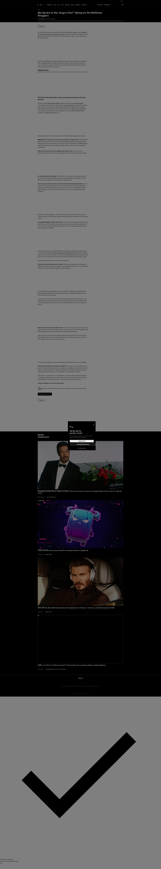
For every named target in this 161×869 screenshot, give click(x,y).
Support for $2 (81, 441)
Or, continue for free (82, 448)
